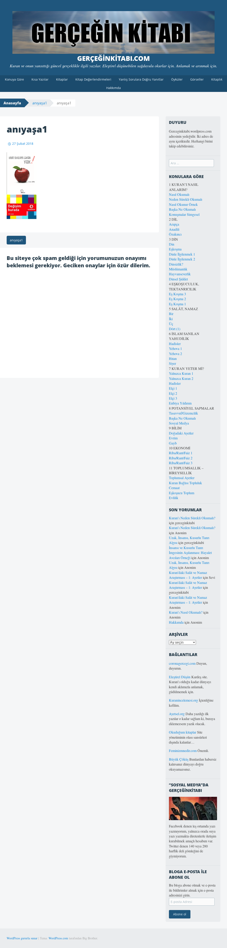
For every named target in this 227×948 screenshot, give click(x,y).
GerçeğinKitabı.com (113, 58)
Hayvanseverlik (180, 274)
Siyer (172, 363)
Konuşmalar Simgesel (184, 214)
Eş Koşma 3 (177, 294)
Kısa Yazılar (40, 79)
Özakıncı (175, 234)
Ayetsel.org (177, 713)
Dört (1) (174, 328)
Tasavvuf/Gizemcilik (183, 413)
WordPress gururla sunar (22, 938)
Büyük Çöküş (178, 759)
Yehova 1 (175, 348)
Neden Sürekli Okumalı (185, 199)
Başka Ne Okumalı (182, 209)
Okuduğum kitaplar (182, 732)
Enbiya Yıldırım (180, 403)
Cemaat (174, 487)
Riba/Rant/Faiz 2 (180, 458)
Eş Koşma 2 (177, 298)
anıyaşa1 (39, 103)
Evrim (173, 438)
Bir (171, 313)
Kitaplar (62, 79)
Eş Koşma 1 (177, 303)
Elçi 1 (173, 388)
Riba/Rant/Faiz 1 (180, 452)
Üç (171, 323)
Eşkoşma (175, 249)
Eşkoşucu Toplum (181, 492)
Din (171, 244)
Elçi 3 (173, 398)
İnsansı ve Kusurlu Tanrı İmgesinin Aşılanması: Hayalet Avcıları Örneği (190, 552)
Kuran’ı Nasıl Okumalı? (185, 612)
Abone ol (179, 914)
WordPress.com (58, 938)
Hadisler (175, 343)
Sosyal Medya (179, 423)
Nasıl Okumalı (179, 194)
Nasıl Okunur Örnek (183, 204)
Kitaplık (216, 79)
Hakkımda (113, 88)
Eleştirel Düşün (179, 676)
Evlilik (173, 497)
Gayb (173, 443)
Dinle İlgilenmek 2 (182, 259)
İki (171, 318)
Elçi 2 (173, 393)
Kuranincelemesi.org (183, 700)
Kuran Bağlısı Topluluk (185, 482)
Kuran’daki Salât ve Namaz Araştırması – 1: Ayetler (188, 575)
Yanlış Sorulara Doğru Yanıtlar (141, 79)
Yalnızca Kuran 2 (181, 378)
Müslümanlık (178, 269)
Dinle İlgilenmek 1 (182, 254)
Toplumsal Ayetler (181, 477)
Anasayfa (12, 103)
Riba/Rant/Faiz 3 (180, 462)
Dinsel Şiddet (178, 279)
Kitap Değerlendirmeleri (93, 79)
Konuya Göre (14, 79)
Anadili (174, 229)
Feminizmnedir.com (183, 750)
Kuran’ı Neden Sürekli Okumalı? (192, 518)
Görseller (197, 79)
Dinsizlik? (176, 264)
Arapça (174, 224)
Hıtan (173, 358)
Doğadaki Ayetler (181, 433)
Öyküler (177, 79)
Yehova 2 (175, 353)
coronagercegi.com (182, 663)
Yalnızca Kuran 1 (181, 373)
